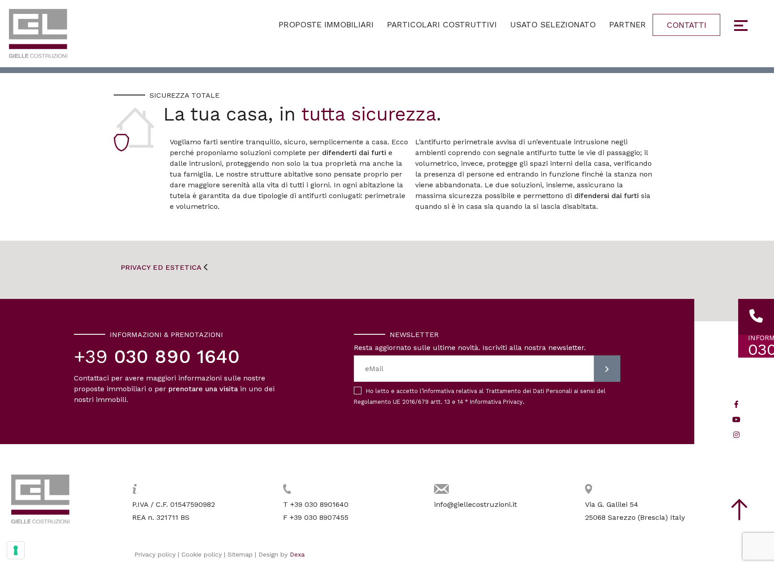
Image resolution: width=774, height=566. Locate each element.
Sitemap (240, 554)
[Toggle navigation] (741, 28)
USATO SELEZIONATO (553, 24)
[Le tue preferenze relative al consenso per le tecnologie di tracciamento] (15, 550)
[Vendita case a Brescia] (38, 33)
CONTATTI (686, 25)
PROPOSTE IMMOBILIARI (326, 24)
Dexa (297, 554)
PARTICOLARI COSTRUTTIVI (442, 24)
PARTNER (627, 24)
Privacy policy (155, 554)
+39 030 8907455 (319, 517)
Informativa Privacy (496, 401)
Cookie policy (201, 554)
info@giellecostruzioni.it (475, 504)
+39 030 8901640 (319, 504)
